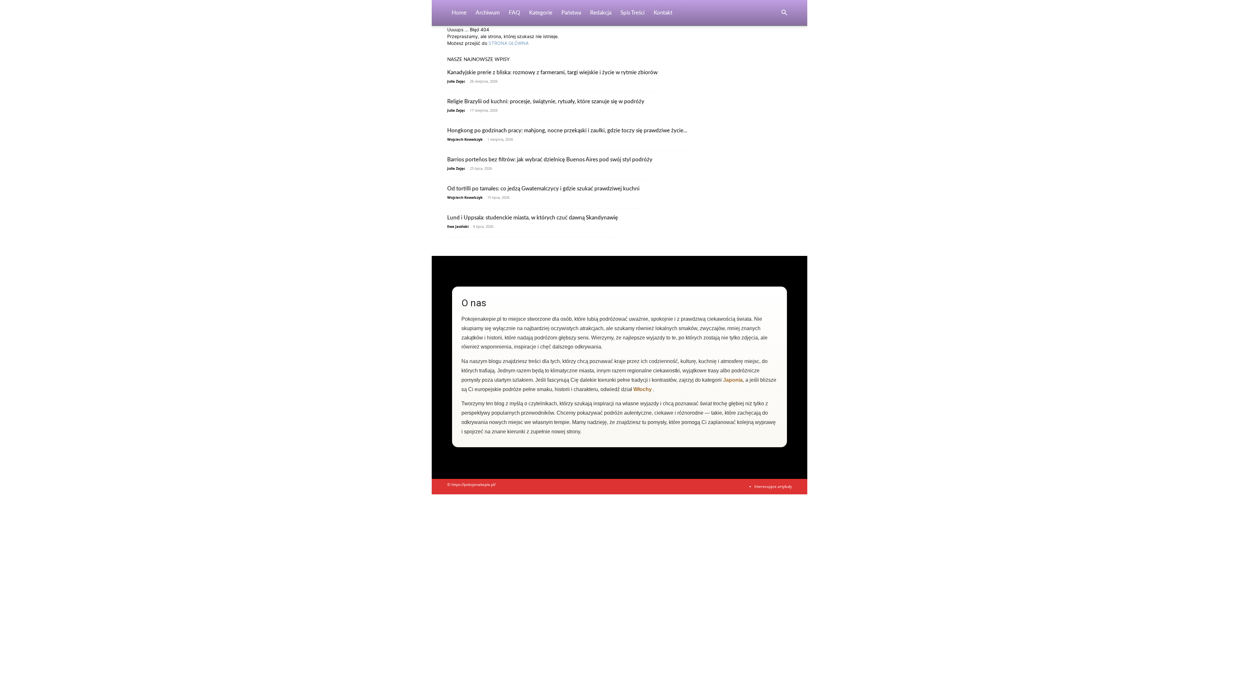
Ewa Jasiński (457, 226)
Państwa (571, 12)
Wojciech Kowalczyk (465, 139)
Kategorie (540, 12)
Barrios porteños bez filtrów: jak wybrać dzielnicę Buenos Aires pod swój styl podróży (549, 159)
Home (459, 12)
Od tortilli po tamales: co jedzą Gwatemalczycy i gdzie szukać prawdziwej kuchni (543, 188)
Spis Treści (632, 12)
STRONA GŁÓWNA (509, 43)
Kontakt (663, 12)
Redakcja (600, 12)
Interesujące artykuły (773, 486)
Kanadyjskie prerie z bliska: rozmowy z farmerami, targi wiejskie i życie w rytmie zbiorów (552, 72)
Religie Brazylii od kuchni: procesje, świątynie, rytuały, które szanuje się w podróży (545, 101)
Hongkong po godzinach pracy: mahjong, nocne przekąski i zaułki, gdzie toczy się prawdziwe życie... (567, 130)
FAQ (514, 12)
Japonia (733, 380)
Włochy (642, 389)
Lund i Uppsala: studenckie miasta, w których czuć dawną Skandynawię (532, 217)
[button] (784, 13)
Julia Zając (456, 81)
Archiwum (488, 12)
